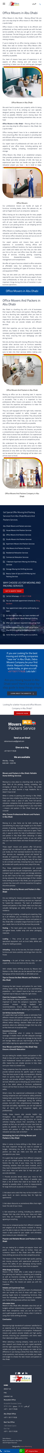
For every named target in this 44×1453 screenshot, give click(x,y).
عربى (34, 4)
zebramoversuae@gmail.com (14, 741)
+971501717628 (25, 596)
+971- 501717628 (10, 1417)
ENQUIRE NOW (22, 713)
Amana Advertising (26, 1446)
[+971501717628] (40, 4)
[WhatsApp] (22, 1451)
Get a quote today (14, 591)
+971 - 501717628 (10, 1409)
